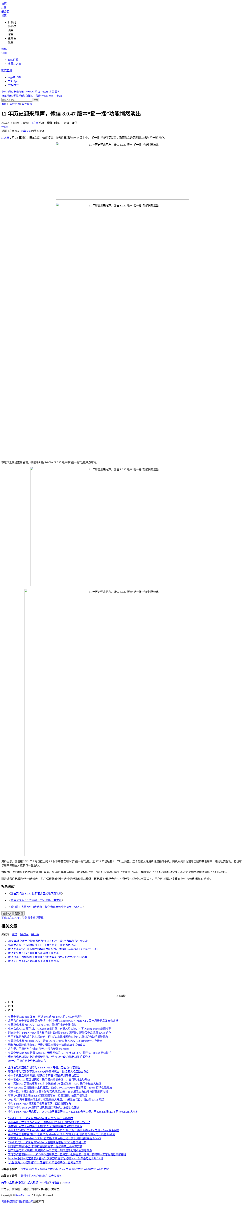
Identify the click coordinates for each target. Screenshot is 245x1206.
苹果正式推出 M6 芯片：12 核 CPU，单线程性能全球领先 (42, 1024)
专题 (59, 95)
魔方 (45, 1175)
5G (33, 95)
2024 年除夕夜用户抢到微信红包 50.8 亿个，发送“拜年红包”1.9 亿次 (48, 941)
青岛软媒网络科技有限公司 (17, 1201)
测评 (22, 91)
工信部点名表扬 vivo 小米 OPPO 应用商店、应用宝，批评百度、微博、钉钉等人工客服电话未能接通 (67, 1154)
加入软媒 (33, 1182)
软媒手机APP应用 (31, 1175)
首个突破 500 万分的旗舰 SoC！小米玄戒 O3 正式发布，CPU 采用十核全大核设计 (56, 1083)
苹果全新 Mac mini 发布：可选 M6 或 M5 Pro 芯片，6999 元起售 (45, 1016)
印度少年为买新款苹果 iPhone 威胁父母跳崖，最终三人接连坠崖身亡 (48, 1071)
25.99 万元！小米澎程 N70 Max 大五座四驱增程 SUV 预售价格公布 (47, 1142)
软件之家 (15, 104)
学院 (16, 95)
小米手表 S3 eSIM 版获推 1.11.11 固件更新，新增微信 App (42, 945)
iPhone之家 (65, 1169)
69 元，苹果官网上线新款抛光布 (27, 1060)
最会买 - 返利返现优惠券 (43, 1169)
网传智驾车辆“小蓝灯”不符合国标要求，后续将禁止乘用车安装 (45, 1146)
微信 (14, 934)
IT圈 (3, 7)
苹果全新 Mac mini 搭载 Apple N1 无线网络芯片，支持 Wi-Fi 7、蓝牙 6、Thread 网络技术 (59, 1052)
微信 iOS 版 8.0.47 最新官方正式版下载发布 (36, 900)
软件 (57, 91)
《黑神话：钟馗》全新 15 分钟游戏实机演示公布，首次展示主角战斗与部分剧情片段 (58, 1091)
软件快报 (27, 104)
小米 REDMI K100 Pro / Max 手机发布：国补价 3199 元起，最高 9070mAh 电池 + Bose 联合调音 (63, 1130)
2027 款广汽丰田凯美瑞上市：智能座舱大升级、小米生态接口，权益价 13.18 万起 (56, 1099)
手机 (10, 91)
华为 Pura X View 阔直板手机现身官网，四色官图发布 (39, 1103)
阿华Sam (25, 131)
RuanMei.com (22, 1195)
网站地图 (54, 1182)
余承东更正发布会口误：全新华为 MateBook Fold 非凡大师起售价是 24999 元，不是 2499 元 (61, 1134)
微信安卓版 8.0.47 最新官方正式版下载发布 (36, 893)
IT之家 (34, 123)
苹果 (37, 91)
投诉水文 (7, 913)
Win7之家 (77, 1169)
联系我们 (21, 1182)
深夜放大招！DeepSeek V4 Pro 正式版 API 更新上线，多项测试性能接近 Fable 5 (54, 1138)
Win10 (44, 95)
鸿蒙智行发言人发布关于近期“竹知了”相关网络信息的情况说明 (45, 1126)
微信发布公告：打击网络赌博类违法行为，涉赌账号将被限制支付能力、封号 (53, 949)
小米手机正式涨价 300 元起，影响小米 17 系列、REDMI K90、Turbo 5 (49, 1122)
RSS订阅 (13, 59)
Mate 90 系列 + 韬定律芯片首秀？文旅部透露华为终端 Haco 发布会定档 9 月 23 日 (55, 1158)
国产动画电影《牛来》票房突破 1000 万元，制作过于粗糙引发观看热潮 (50, 1150)
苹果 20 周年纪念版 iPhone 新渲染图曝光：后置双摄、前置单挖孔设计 (49, 1095)
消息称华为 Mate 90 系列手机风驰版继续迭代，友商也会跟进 (43, 1107)
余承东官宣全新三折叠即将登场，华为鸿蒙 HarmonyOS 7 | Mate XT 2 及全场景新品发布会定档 (63, 1020)
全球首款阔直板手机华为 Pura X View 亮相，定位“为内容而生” (45, 1067)
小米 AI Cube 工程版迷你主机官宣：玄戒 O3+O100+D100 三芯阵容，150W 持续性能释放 (60, 1087)
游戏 (22, 95)
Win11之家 (103, 1169)
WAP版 (43, 1182)
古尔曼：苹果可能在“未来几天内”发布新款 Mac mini (38, 1048)
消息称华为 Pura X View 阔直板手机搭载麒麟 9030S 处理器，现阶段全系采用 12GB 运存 (59, 1032)
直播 (28, 95)
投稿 (4, 49)
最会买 (5, 11)
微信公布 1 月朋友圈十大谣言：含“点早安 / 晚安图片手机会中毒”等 (47, 957)
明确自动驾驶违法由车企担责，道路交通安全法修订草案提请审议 (46, 1044)
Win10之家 (90, 1169)
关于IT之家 (7, 1182)
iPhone (44, 91)
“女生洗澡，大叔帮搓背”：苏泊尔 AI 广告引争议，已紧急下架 (44, 1162)
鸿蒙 (51, 91)
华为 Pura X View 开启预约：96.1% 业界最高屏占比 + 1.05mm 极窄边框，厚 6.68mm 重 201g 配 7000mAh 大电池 (73, 1111)
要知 (59, 1175)
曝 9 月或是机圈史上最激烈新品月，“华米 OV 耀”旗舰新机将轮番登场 (49, 1056)
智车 (4, 95)
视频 (28, 91)
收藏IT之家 (14, 63)
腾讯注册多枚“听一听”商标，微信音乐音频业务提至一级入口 (46, 906)
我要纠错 (19, 913)
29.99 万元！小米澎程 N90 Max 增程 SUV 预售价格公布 (40, 1118)
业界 (4, 91)
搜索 (36, 100)
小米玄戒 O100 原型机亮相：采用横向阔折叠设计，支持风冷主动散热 (49, 1079)
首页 (4, 3)
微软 (38, 95)
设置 (4, 15)
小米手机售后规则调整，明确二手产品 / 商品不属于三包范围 (43, 1075)
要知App (13, 81)
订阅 (4, 53)
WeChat (24, 934)
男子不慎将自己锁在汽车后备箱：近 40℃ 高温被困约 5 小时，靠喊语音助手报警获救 (58, 1036)
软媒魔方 (13, 85)
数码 (10, 95)
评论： (5, 127)
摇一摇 (35, 934)
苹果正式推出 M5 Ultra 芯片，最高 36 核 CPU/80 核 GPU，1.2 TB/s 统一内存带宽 (55, 1040)
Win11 (52, 95)
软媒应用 (6, 70)
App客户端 (14, 77)
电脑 (16, 91)
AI (32, 91)
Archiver (65, 1182)
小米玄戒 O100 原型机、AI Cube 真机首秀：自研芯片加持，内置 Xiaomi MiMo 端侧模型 (59, 1028)
